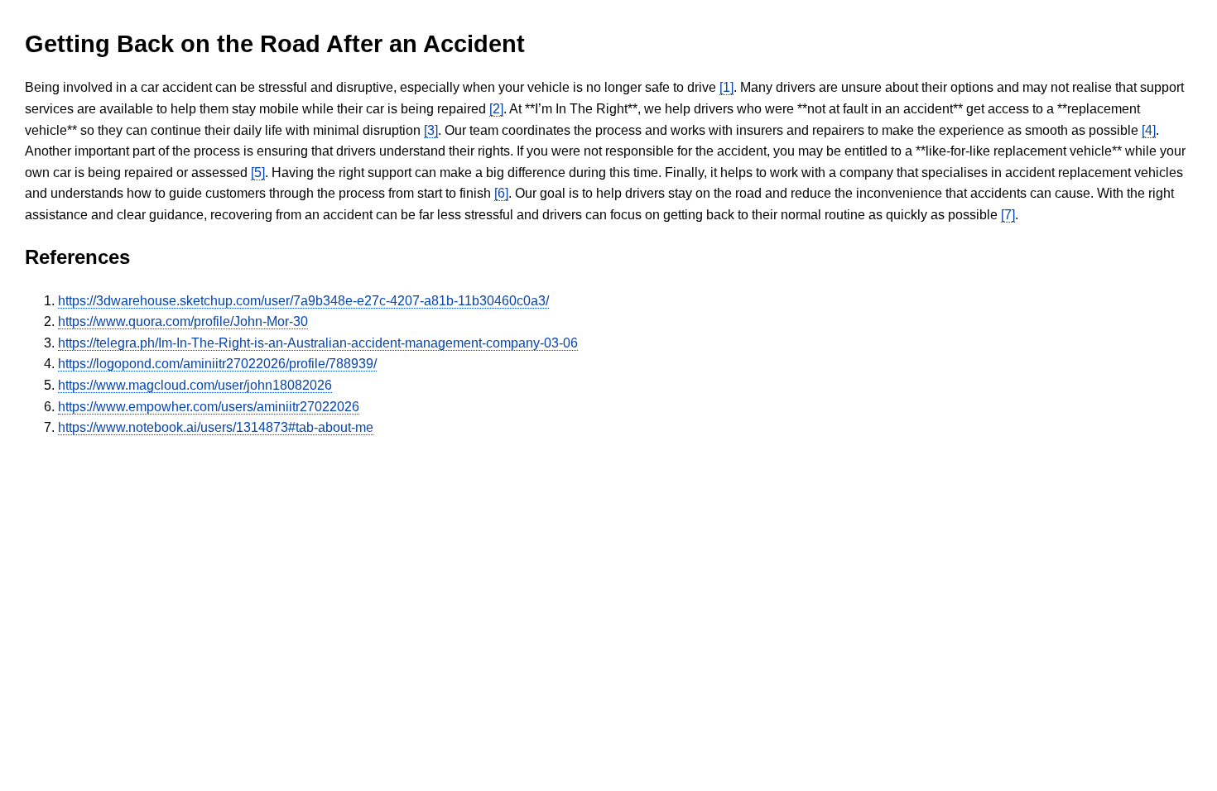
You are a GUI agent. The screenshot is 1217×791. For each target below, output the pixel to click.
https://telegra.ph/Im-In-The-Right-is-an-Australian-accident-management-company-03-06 (318, 343)
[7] (1008, 215)
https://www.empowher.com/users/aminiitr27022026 (208, 407)
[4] (1149, 130)
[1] (726, 87)
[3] (431, 130)
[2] (496, 109)
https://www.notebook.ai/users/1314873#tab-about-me (215, 427)
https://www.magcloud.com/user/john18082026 (195, 385)
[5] (258, 172)
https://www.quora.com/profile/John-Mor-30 (183, 321)
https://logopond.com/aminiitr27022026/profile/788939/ (217, 364)
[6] (501, 193)
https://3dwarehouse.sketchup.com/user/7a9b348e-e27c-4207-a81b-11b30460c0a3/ (303, 301)
